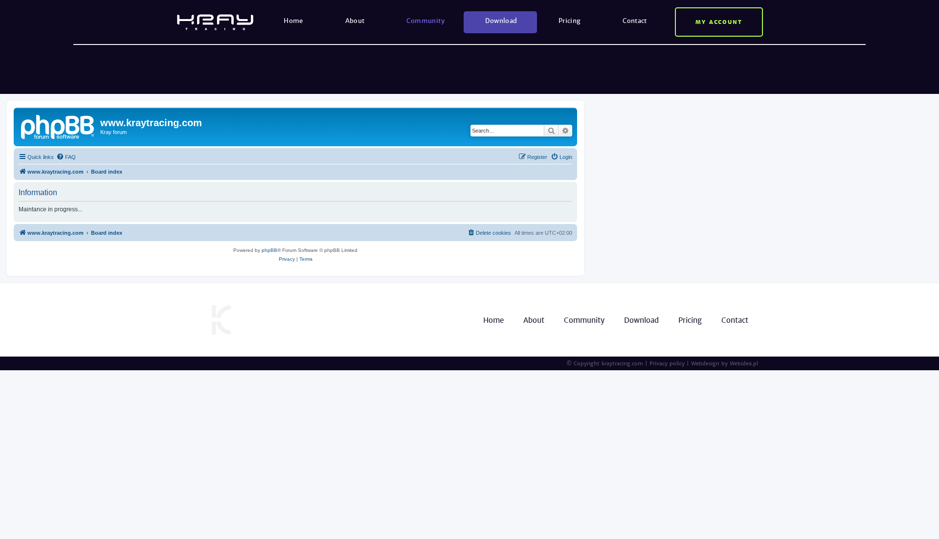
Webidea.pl (744, 363)
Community (425, 21)
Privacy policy (667, 363)
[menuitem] (66, 157)
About (355, 21)
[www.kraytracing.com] (58, 125)
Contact (635, 21)
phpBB (269, 250)
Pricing (570, 21)
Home (293, 21)
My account (719, 22)
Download (501, 21)
